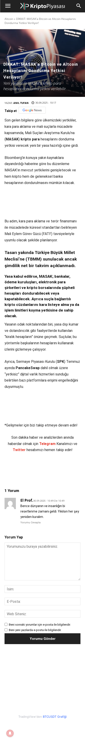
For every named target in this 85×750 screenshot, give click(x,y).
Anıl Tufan (21, 103)
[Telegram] (65, 467)
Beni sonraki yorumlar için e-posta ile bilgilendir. (40, 624)
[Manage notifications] (10, 733)
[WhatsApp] (54, 467)
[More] (75, 467)
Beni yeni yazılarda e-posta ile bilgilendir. (35, 630)
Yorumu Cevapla (30, 522)
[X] (33, 467)
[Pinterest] (44, 467)
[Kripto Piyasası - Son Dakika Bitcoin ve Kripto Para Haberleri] (42, 6)
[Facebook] (23, 467)
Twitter (19, 450)
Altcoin (9, 19)
